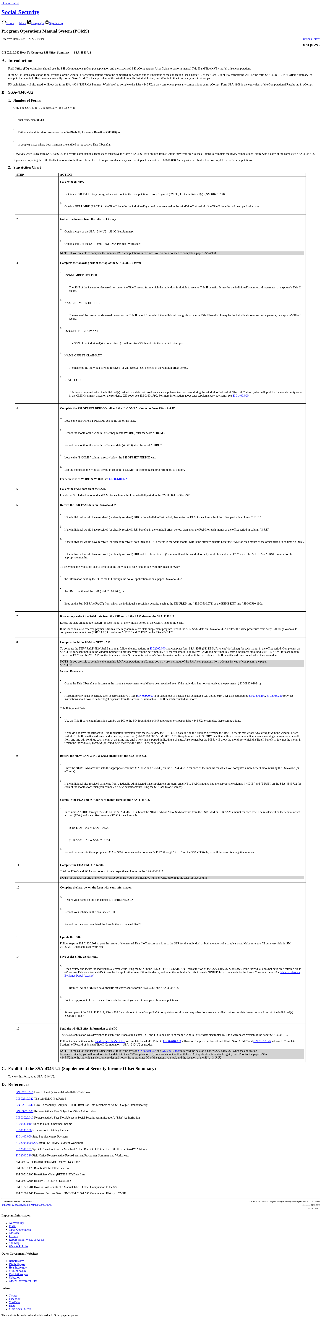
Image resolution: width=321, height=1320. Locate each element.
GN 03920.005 (24, 1111)
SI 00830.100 (257, 695)
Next (317, 39)
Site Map (14, 1243)
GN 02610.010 (24, 1092)
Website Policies (18, 1246)
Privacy (13, 1236)
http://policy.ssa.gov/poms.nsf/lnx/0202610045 (26, 1204)
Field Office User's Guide (110, 1041)
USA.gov (14, 1277)
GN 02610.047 (262, 1041)
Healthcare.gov (18, 1267)
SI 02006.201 (24, 1149)
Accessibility (16, 1222)
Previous (306, 39)
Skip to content (10, 3)
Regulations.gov (18, 1274)
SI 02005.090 (158, 648)
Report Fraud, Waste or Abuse (26, 1239)
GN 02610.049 (172, 1041)
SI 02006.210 (275, 695)
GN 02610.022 (118, 479)
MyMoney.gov (17, 1270)
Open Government (20, 1229)
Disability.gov (17, 1264)
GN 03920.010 (24, 1117)
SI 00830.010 (24, 1123)
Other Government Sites (23, 1280)
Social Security (20, 12)
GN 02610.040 (24, 1104)
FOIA (12, 1226)
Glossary (14, 1233)
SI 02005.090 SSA (27, 1142)
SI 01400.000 (241, 395)
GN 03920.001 (146, 695)
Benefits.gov (16, 1260)
